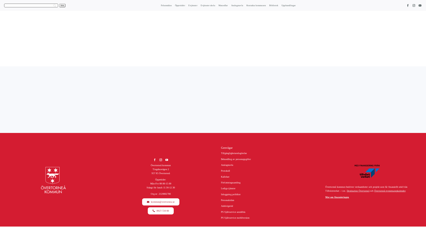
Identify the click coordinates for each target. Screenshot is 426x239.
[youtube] (420, 5)
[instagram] (414, 5)
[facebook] (408, 5)
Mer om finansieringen (337, 197)
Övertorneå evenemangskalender (390, 191)
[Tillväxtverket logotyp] (367, 165)
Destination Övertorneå (358, 191)
